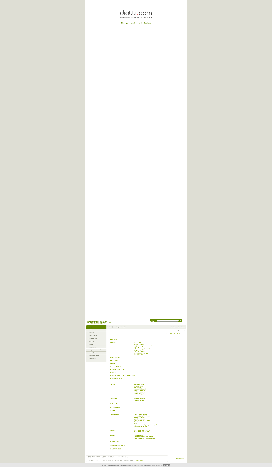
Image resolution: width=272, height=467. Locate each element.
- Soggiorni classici (138, 400)
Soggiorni (91, 332)
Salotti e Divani (93, 335)
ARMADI (112, 435)
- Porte (135, 423)
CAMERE (112, 430)
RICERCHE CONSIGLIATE (117, 369)
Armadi (91, 344)
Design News (92, 352)
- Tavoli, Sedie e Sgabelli (140, 414)
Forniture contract (94, 355)
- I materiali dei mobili (139, 389)
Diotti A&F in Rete (128, 460)
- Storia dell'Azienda (139, 343)
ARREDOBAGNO (114, 407)
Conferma (167, 465)
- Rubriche (136, 347)
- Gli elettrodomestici (139, 392)
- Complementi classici (140, 426)
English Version (180, 458)
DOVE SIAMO (113, 361)
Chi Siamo (173, 327)
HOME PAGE (113, 339)
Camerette (91, 341)
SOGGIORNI (113, 398)
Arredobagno (92, 347)
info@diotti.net (139, 460)
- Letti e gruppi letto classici (141, 431)
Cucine (91, 329)
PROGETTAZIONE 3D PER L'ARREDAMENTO (123, 375)
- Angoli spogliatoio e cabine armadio (144, 438)
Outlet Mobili (92, 358)
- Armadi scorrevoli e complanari (143, 436)
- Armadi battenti (138, 435)
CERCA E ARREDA (115, 366)
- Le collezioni (137, 387)
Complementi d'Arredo (95, 350)
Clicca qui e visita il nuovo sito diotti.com (136, 23)
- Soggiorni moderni (139, 398)
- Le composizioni (138, 386)
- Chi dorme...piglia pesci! (141, 349)
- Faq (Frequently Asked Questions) (143, 346)
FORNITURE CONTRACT (117, 445)
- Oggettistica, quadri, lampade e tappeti (145, 425)
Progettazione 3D (121, 327)
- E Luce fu (137, 350)
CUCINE (112, 384)
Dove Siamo (181, 327)
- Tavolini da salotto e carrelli (141, 420)
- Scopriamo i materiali (140, 353)
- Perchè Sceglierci (138, 344)
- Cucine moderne (138, 393)
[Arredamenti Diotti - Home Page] (99, 322)
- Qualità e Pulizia (139, 352)
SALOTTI (112, 411)
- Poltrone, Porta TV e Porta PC (142, 416)
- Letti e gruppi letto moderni (141, 430)
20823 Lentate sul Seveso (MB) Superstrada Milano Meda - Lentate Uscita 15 (108, 458)
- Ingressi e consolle (139, 417)
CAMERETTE (113, 403)
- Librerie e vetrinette (139, 422)
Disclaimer (91, 460)
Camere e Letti (93, 338)
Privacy (98, 460)
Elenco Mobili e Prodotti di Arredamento (176, 333)
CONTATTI (112, 363)
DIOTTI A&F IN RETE (115, 378)
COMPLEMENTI (114, 414)
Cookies (136, 465)
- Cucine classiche (138, 395)
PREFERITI (112, 372)
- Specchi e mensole (139, 419)
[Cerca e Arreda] (179, 321)
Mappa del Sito (118, 460)
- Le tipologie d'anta (138, 384)
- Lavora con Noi (138, 355)
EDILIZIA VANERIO (115, 449)
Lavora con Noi (107, 460)
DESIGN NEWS (114, 442)
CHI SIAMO (112, 343)
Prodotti (90, 327)
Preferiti (109, 327)
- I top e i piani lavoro (139, 390)
